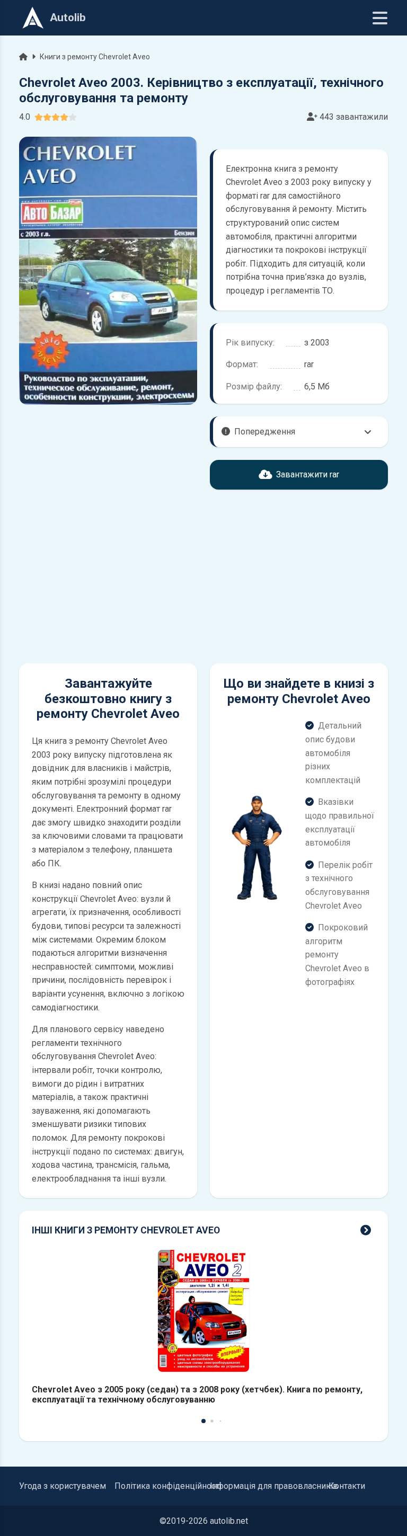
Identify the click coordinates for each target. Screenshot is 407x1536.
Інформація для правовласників (274, 1486)
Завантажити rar (307, 474)
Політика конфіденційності (168, 1486)
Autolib (68, 17)
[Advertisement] (108, 576)
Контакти (347, 1486)
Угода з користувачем (62, 1486)
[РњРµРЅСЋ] (380, 18)
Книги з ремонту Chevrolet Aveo (95, 56)
